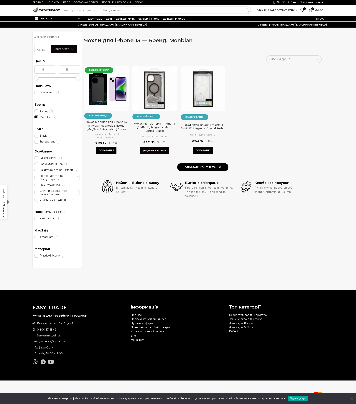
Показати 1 (202, 150)
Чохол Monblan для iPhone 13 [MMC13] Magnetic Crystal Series (203, 126)
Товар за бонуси (106, 137)
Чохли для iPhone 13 (106, 134)
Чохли (108, 19)
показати (3, 210)
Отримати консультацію (203, 167)
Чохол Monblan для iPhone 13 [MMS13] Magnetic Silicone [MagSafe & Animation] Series (106, 125)
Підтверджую (298, 398)
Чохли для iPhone (148, 19)
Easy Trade (95, 19)
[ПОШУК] (247, 10)
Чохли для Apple (124, 19)
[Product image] (106, 88)
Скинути (42, 49)
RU (317, 18)
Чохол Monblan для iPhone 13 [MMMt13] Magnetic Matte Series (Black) (154, 127)
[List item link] (79, 330)
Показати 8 (106, 150)
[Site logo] (46, 10)
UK (322, 18)
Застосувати (64, 49)
